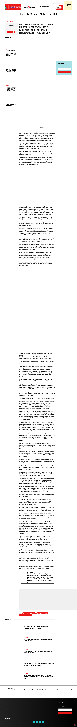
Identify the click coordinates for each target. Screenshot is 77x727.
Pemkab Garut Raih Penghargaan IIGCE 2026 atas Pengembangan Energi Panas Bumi (36, 627)
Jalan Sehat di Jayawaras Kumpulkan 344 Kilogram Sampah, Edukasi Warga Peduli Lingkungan (11, 71)
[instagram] (29, 586)
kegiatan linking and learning (29, 613)
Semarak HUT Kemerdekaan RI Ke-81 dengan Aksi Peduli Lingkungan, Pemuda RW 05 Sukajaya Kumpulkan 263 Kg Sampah (11, 53)
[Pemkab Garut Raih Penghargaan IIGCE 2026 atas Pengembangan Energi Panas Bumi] (14, 626)
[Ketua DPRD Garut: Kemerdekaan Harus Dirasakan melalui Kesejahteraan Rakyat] (14, 651)
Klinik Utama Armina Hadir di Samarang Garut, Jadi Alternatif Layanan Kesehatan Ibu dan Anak (11, 88)
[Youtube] (27, 586)
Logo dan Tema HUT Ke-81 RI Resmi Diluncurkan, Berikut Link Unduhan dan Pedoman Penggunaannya (39, 664)
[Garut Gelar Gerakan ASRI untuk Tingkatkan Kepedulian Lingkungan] (11, 98)
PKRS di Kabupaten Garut (42, 613)
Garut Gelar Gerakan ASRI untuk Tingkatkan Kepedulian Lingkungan (11, 106)
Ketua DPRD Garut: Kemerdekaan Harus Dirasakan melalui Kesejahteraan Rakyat (38, 652)
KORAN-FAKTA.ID (22, 132)
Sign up (65, 712)
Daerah (7, 85)
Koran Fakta (12, 29)
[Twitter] (25, 586)
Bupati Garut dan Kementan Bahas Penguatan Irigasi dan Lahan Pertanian (38, 639)
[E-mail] (21, 586)
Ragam (7, 49)
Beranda (6, 21)
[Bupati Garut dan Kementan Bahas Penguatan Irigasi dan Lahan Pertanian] (14, 639)
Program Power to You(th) (25, 615)
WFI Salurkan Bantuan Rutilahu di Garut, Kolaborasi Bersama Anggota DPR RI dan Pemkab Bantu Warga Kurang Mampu (38, 676)
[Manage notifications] (75, 725)
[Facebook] (23, 586)
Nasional (11, 21)
